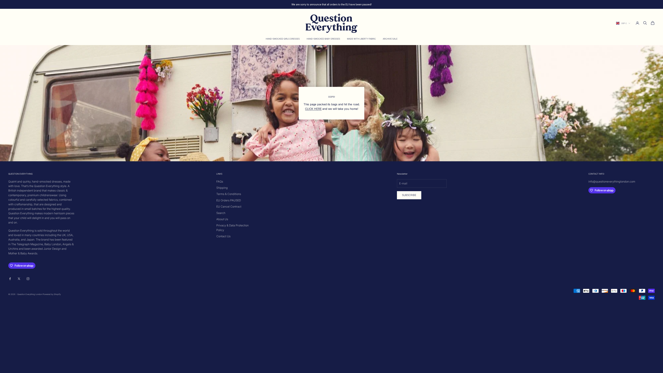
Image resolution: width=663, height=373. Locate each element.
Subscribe (409, 195)
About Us (222, 219)
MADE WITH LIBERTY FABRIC (361, 38)
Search (220, 213)
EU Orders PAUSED (228, 200)
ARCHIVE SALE (390, 38)
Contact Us (223, 236)
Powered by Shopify (52, 294)
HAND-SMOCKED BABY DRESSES (323, 38)
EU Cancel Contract (228, 206)
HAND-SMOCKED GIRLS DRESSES (283, 38)
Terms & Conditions (228, 194)
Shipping (222, 187)
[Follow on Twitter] (19, 278)
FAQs (219, 181)
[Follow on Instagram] (28, 278)
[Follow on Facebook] (10, 278)
